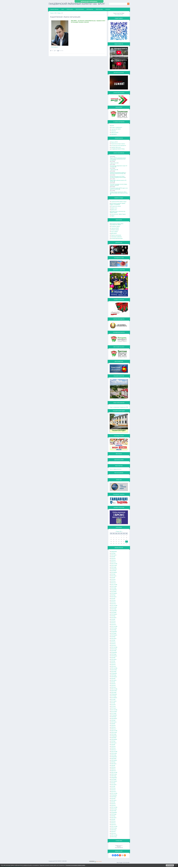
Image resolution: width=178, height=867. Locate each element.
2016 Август (113, 687)
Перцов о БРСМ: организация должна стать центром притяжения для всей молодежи (118, 159)
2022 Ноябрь (113, 810)
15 (121, 539)
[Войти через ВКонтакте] (115, 855)
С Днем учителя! (113, 162)
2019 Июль (113, 748)
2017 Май (113, 702)
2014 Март (113, 636)
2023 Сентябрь (114, 826)
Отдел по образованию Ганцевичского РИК (119, 407)
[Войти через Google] (122, 855)
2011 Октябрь (114, 586)
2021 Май (113, 786)
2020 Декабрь (114, 777)
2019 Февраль (114, 739)
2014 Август (113, 645)
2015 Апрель (113, 659)
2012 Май (113, 598)
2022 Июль (113, 805)
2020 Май (113, 765)
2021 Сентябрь (114, 793)
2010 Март (113, 553)
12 (113, 539)
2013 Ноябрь (113, 629)
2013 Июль (113, 622)
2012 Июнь (113, 600)
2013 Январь (113, 612)
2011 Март (113, 574)
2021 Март (113, 782)
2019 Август (113, 749)
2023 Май (113, 819)
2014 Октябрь (114, 648)
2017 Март (113, 699)
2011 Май (113, 577)
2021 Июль (113, 789)
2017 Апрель (113, 701)
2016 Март (113, 678)
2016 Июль (113, 685)
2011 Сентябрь (114, 584)
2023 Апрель (113, 817)
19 (113, 541)
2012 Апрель (113, 596)
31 (126, 543)
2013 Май (113, 619)
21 (118, 541)
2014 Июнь (113, 641)
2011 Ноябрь (113, 588)
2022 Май (113, 802)
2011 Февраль (114, 572)
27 (116, 543)
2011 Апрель (113, 575)
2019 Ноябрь (113, 755)
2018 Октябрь (114, 732)
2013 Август (113, 624)
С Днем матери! (113, 169)
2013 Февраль (114, 614)
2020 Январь (113, 758)
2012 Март (113, 595)
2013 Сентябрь (114, 626)
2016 (55, 13)
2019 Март (113, 741)
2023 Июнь (113, 821)
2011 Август (113, 582)
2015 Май (113, 661)
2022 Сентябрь (114, 807)
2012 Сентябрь (114, 605)
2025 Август (113, 833)
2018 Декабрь (114, 735)
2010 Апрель (113, 555)
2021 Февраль (114, 781)
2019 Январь (113, 737)
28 (118, 543)
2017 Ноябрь (113, 713)
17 (126, 539)
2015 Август (113, 666)
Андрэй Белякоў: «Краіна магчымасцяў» (65, 17)
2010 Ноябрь (113, 567)
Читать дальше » (54, 47)
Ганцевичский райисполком (119, 399)
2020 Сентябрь (114, 772)
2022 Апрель (113, 800)
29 (121, 543)
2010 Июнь (113, 558)
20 (116, 541)
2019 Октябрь (114, 753)
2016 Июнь (113, 683)
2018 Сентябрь (114, 730)
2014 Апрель (113, 638)
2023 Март (113, 815)
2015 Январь (113, 654)
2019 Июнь (113, 746)
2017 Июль (113, 706)
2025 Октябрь (114, 836)
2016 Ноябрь (113, 692)
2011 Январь (113, 570)
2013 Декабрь (114, 631)
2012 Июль (113, 601)
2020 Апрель (113, 763)
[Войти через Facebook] (118, 855)
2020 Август (113, 770)
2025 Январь (113, 829)
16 (123, 539)
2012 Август (113, 603)
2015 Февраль (114, 655)
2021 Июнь (113, 788)
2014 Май (113, 640)
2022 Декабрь (114, 812)
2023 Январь (113, 814)
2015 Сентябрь (114, 668)
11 (111, 539)
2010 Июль (113, 560)
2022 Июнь (113, 803)
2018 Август (113, 728)
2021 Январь (113, 779)
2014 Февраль (114, 635)
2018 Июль (113, 727)
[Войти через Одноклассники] (125, 855)
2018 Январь (113, 716)
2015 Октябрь (114, 669)
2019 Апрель (113, 742)
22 (121, 541)
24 (126, 541)
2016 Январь (113, 675)
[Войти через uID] (113, 855)
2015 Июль (113, 664)
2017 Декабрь (114, 715)
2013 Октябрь (114, 628)
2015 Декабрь (114, 673)
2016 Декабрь (114, 694)
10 (126, 537)
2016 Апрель (113, 680)
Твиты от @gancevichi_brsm (115, 469)
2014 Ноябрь (113, 650)
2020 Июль (113, 768)
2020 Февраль (114, 760)
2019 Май (113, 744)
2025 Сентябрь (114, 835)
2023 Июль (113, 822)
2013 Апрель (113, 617)
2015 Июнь (113, 662)
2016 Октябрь (114, 690)
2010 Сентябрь (114, 563)
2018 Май (113, 723)
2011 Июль (113, 581)
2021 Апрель (113, 784)
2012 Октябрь (114, 607)
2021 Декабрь (114, 795)
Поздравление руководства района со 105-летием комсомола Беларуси (118, 173)
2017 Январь (113, 695)
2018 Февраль (114, 718)
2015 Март (113, 657)
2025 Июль (113, 831)
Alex (56, 50)
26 (113, 543)
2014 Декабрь (114, 652)
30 (123, 543)
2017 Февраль (114, 697)
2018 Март (113, 720)
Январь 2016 (118, 531)
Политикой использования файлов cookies (75, 865)
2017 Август (113, 708)
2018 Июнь (113, 725)
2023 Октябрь (114, 828)
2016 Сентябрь (114, 688)
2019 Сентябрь (114, 751)
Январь (59, 13)
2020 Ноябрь (113, 775)
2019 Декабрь (114, 756)
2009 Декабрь (114, 551)
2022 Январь (113, 796)
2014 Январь (113, 633)
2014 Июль (113, 643)
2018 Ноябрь (113, 734)
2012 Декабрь (114, 610)
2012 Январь (113, 591)
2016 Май (113, 681)
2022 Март (113, 798)
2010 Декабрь (114, 568)
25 (111, 543)
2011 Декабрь (114, 589)
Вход (122, 14)
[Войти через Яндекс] (120, 855)
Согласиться (170, 865)
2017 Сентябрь (114, 709)
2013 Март (113, 615)
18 (111, 541)
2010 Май (113, 556)
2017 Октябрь (114, 711)
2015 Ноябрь (113, 671)
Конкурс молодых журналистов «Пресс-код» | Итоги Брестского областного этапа (119, 192)
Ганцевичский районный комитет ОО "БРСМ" (77, 3)
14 (118, 539)
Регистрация (117, 14)
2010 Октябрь (114, 565)
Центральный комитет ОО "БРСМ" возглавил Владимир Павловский (117, 177)
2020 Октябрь (114, 774)
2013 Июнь (113, 621)
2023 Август (113, 824)
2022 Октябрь (114, 808)
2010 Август (113, 561)
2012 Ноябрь (113, 608)
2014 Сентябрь (114, 647)
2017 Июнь (113, 704)
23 (123, 541)
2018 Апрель (113, 721)
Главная (51, 13)
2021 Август (113, 791)
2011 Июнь (113, 579)
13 (116, 539)
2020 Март (113, 761)
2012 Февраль (114, 593)
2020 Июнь (113, 767)
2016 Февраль (114, 676)
